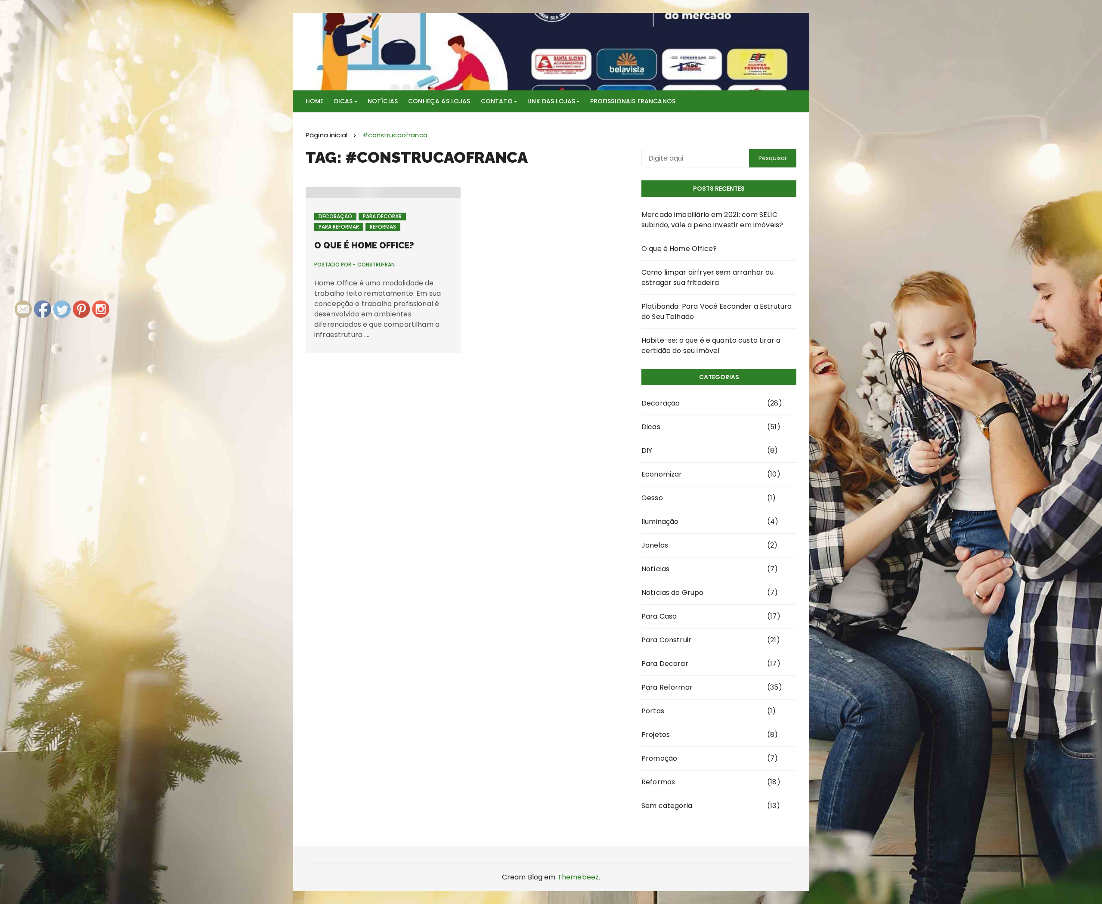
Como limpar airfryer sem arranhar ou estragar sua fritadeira (707, 277)
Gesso (652, 498)
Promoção (659, 758)
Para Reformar (339, 226)
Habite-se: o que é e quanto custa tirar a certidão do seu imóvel (710, 345)
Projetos (655, 735)
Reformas (383, 226)
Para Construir (666, 640)
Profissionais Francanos (632, 101)
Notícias (383, 101)
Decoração (335, 216)
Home (315, 101)
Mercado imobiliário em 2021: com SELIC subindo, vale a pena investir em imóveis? (712, 220)
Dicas (343, 101)
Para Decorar (382, 216)
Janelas (654, 545)
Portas (652, 711)
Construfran (376, 264)
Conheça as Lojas (439, 101)
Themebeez (578, 877)
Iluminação (660, 521)
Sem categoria (666, 806)
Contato (497, 101)
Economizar (661, 474)
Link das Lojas (551, 101)
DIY (646, 450)
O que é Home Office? (364, 245)
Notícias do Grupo (672, 593)
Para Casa (659, 616)
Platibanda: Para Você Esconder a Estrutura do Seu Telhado (716, 311)
